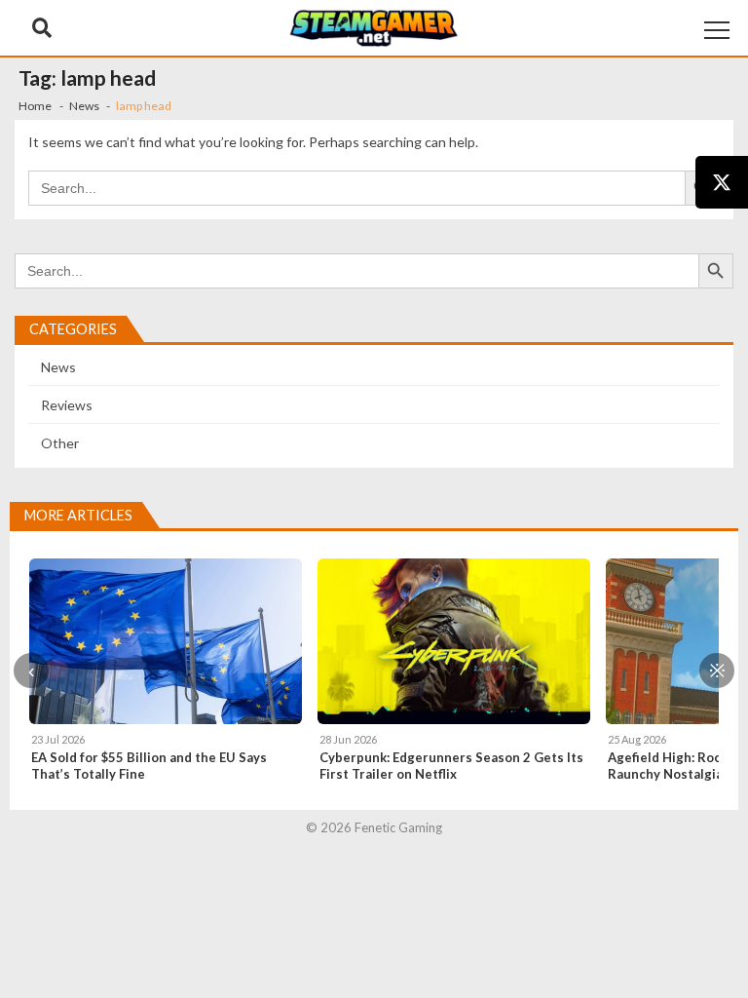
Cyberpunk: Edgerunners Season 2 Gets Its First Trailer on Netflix (451, 765)
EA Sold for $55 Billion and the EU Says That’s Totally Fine (149, 765)
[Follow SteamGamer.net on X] (721, 182)
